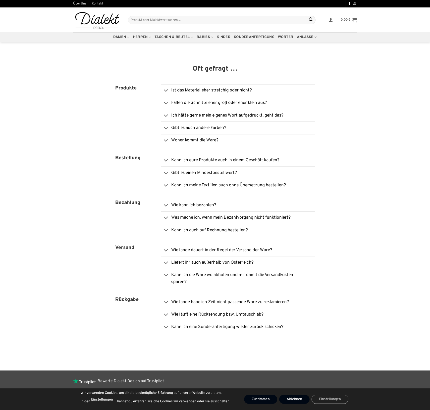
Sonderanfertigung (254, 37)
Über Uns (79, 4)
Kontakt (97, 4)
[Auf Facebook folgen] (349, 3)
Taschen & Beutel (172, 37)
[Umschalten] (166, 91)
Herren (140, 37)
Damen (119, 37)
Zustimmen (261, 399)
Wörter (285, 37)
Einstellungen (102, 400)
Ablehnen (294, 399)
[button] (330, 19)
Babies (203, 37)
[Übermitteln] (311, 20)
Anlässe (305, 37)
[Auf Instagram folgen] (354, 3)
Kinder (223, 37)
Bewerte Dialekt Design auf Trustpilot (130, 381)
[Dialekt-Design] (96, 20)
